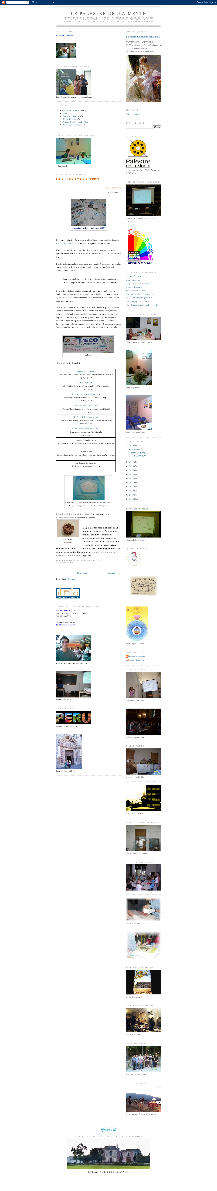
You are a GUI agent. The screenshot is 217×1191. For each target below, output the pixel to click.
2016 (131, 466)
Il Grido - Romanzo (134, 286)
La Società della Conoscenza (86, 405)
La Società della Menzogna (86, 417)
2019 (131, 445)
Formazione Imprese (71, 116)
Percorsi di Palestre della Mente (75, 121)
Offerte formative (69, 119)
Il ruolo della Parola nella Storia (86, 428)
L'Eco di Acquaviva (64, 243)
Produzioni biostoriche (72, 124)
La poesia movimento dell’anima (143, 36)
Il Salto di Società (86, 382)
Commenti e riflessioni (72, 110)
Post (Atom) (70, 578)
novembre (136, 449)
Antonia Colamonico (112, 187)
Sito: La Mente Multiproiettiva (139, 297)
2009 (131, 494)
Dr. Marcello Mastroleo (66, 624)
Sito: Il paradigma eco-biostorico (140, 294)
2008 (131, 498)
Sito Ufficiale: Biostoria (136, 290)
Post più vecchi (114, 572)
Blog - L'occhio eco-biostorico (139, 283)
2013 (131, 478)
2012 (131, 482)
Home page (82, 572)
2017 (131, 461)
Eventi (65, 113)
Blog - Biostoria (133, 279)
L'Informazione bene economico (86, 394)
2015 (131, 470)
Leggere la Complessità (86, 371)
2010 (131, 490)
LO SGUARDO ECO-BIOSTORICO (77, 179)
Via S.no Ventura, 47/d (66, 610)
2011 (131, 486)
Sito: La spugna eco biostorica (139, 301)
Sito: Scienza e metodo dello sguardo (142, 304)
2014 (131, 474)
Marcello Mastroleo (135, 660)
